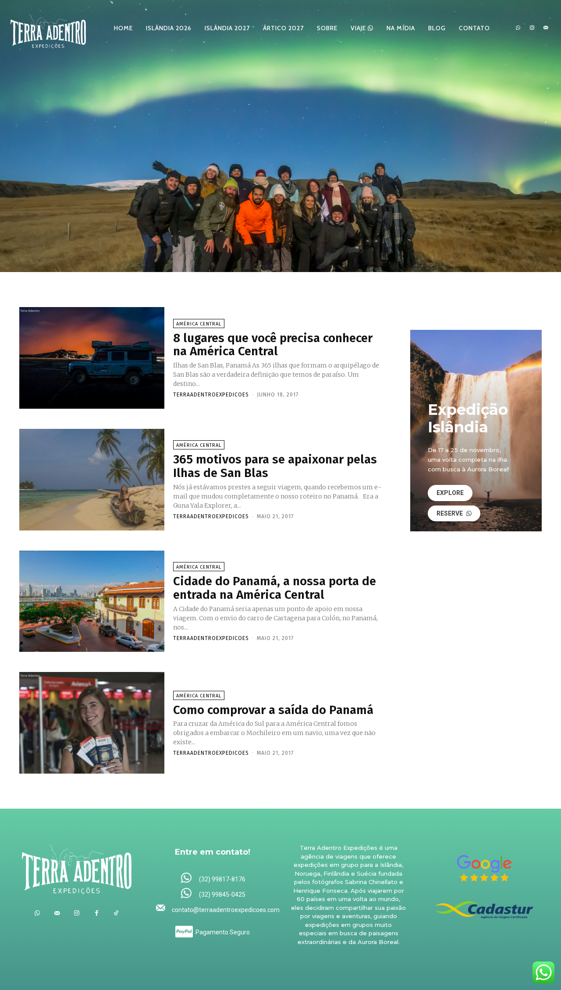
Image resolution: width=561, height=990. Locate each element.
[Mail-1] (545, 28)
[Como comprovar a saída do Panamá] (91, 723)
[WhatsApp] (518, 28)
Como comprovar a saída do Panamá (273, 710)
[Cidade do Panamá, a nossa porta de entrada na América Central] (91, 601)
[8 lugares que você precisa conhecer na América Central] (91, 358)
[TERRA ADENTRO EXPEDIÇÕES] (48, 28)
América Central (198, 324)
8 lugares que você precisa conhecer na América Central (273, 345)
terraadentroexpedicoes (211, 395)
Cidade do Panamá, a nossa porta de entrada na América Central (274, 588)
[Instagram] (532, 28)
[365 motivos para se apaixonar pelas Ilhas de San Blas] (91, 479)
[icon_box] (212, 878)
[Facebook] (96, 913)
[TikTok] (116, 913)
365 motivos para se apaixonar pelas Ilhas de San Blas (275, 466)
